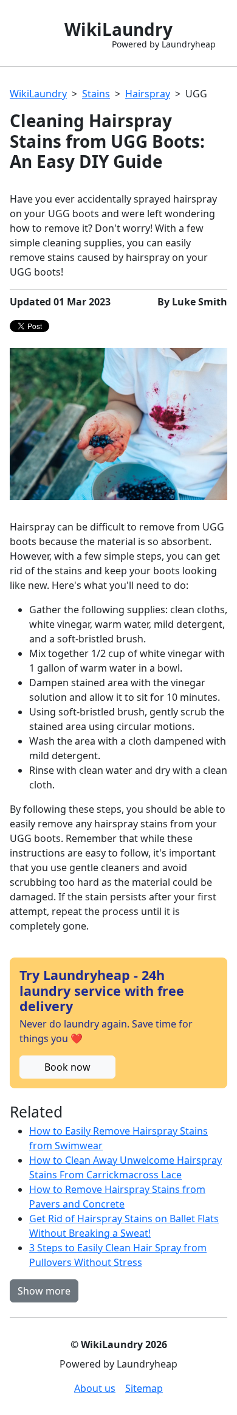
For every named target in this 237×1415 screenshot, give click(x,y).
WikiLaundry (38, 93)
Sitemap (144, 1388)
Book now (67, 1067)
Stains (96, 93)
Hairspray (147, 93)
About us (94, 1388)
